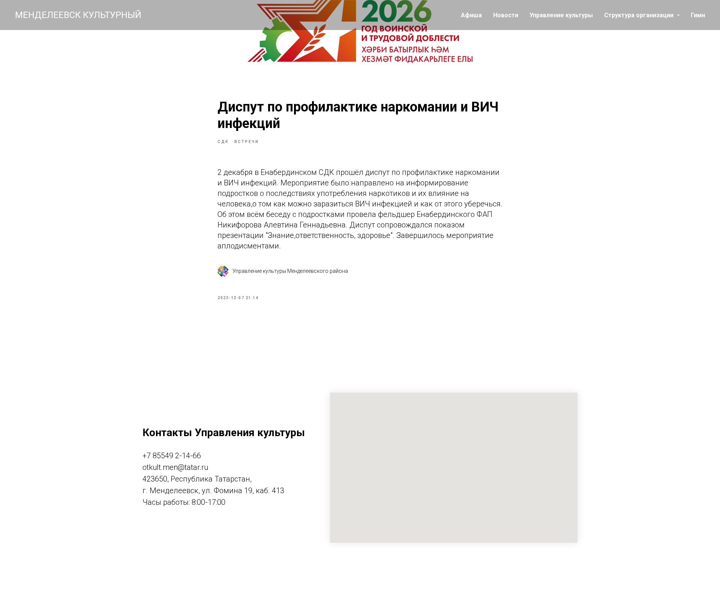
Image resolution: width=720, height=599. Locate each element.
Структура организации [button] (639, 15)
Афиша (471, 15)
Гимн (698, 15)
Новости (505, 15)
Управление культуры (561, 15)
